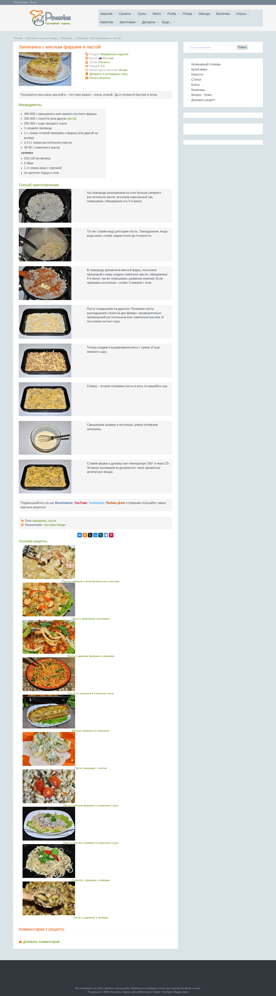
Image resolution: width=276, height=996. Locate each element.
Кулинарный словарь (206, 64)
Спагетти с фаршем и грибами (91, 880)
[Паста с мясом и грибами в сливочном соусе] (91, 824)
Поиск (242, 47)
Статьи (196, 79)
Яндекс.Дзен (181, 992)
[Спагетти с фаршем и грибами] (91, 861)
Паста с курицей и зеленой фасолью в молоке (90, 581)
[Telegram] (106, 535)
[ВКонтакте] (79, 535)
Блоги (195, 84)
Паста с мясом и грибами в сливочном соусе (90, 842)
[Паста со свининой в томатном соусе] (91, 674)
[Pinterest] (111, 535)
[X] (90, 535)
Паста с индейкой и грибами (90, 917)
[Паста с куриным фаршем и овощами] (91, 637)
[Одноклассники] (85, 535)
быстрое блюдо (55, 524)
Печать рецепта (99, 77)
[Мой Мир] (95, 535)
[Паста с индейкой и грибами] (91, 898)
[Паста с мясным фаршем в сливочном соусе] (91, 786)
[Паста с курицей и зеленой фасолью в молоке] (91, 562)
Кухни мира (199, 69)
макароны (40, 520)
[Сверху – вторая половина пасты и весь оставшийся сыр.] (49, 399)
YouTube (167, 992)
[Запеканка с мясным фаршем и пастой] (49, 69)
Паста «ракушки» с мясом (91, 768)
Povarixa (104, 62)
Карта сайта (130, 992)
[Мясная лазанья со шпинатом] (91, 711)
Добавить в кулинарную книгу (108, 73)
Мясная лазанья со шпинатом (90, 730)
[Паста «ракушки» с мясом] (91, 749)
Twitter (156, 992)
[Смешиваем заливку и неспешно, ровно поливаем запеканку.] (49, 438)
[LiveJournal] (100, 535)
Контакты (116, 992)
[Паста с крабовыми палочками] (91, 599)
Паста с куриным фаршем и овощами (90, 655)
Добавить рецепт (203, 100)
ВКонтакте (145, 992)
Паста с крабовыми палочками (91, 618)
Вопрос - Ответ (201, 95)
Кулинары (198, 89)
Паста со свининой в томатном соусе (91, 693)
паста (71, 118)
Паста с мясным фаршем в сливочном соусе (90, 805)
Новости (197, 74)
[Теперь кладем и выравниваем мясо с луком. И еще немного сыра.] (49, 360)
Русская (108, 58)
